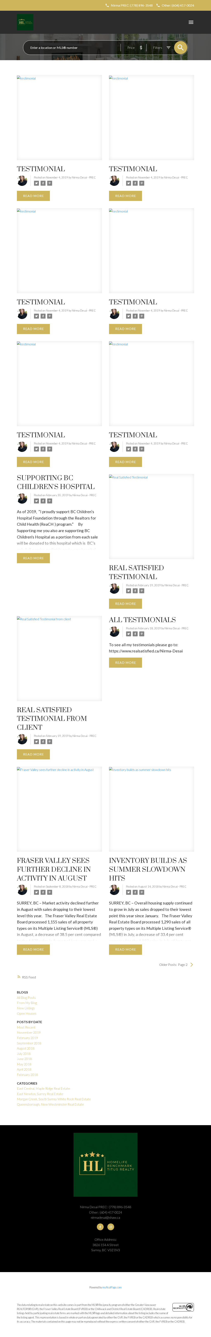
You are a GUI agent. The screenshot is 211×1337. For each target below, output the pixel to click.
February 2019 (27, 1038)
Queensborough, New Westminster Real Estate (50, 1104)
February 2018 (27, 1075)
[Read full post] (59, 120)
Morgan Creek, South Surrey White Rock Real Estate (54, 1099)
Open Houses (26, 1013)
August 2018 (25, 1048)
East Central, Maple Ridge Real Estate (43, 1088)
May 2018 (24, 1064)
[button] (129, 5)
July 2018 (23, 1054)
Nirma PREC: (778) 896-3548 (132, 5)
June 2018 (24, 1059)
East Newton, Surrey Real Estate (40, 1094)
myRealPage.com (112, 1287)
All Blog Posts (26, 997)
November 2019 (29, 1032)
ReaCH (47, 524)
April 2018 (24, 1069)
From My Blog (27, 1003)
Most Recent (26, 1027)
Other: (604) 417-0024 (178, 5)
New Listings (26, 1008)
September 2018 (29, 1043)
